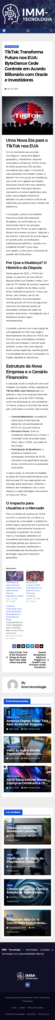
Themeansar (27, 1001)
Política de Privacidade (15, 1014)
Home (14, 1008)
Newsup (43, 997)
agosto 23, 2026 (18, 867)
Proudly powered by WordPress (18, 997)
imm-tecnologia (33, 687)
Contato (22, 1008)
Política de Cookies (35, 1008)
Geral (9, 824)
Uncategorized (11, 46)
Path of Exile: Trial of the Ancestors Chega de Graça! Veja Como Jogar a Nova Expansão (18, 657)
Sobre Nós (31, 1014)
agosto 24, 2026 (18, 836)
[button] (51, 30)
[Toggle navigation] (28, 30)
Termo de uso (43, 1014)
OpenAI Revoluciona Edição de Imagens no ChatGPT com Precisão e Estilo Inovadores (37, 660)
